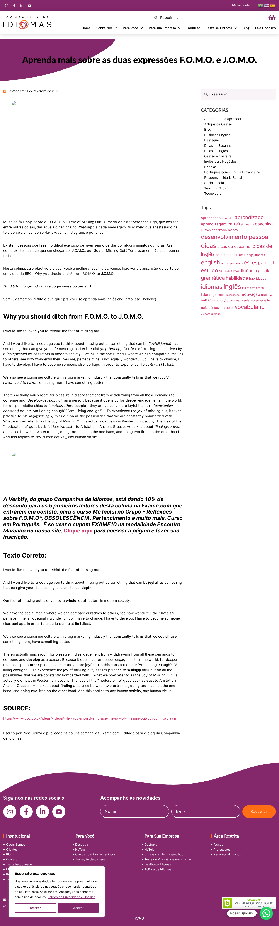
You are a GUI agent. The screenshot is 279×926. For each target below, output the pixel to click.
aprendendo (211, 218)
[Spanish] (273, 5)
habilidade (237, 278)
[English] (267, 5)
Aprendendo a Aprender (223, 119)
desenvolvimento (225, 230)
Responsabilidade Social (223, 178)
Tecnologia (212, 193)
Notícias (210, 167)
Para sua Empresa (162, 28)
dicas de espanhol (234, 246)
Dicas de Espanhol (218, 146)
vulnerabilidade (211, 314)
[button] (266, 913)
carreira (235, 223)
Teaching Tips (215, 188)
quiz (204, 308)
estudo (209, 270)
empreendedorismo (231, 255)
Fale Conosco (265, 28)
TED (222, 308)
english (210, 262)
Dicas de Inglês (216, 151)
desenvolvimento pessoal (235, 236)
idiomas (211, 286)
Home (86, 28)
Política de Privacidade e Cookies (71, 897)
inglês (232, 286)
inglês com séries (253, 287)
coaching (264, 223)
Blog (245, 28)
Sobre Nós (104, 28)
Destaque (211, 140)
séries (214, 307)
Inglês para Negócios (220, 161)
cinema (249, 224)
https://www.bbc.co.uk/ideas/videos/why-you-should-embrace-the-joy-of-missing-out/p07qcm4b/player (90, 718)
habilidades (257, 279)
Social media (214, 183)
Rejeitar (35, 908)
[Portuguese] (260, 5)
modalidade (233, 295)
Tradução (193, 28)
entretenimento (232, 263)
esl (247, 262)
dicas (208, 245)
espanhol (263, 263)
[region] (57, 891)
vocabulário (250, 306)
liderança (208, 294)
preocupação (220, 300)
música (266, 294)
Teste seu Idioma (219, 28)
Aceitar (78, 908)
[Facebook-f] (14, 5)
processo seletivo (242, 300)
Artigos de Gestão (218, 124)
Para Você (130, 28)
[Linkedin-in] (22, 5)
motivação (250, 294)
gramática (213, 278)
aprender (228, 218)
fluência (249, 270)
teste (230, 308)
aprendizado (249, 217)
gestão (264, 271)
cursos (206, 230)
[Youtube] (29, 5)
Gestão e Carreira (217, 156)
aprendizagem (213, 224)
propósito (263, 300)
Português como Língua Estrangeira (232, 172)
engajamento (256, 255)
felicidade (224, 271)
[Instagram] (6, 5)
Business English (217, 135)
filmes (235, 271)
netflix (206, 300)
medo (221, 294)
